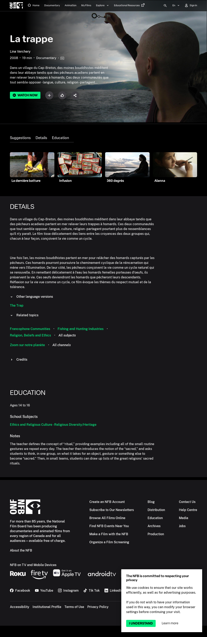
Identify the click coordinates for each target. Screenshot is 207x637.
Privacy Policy (98, 607)
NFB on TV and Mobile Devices (33, 565)
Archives (154, 526)
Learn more (170, 623)
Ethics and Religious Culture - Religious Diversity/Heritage (53, 425)
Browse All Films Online (107, 518)
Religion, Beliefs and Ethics (30, 335)
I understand (141, 623)
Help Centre (188, 510)
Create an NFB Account (107, 502)
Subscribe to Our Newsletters (111, 510)
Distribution (156, 510)
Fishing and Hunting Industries (81, 329)
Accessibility (19, 607)
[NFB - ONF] (16, 5)
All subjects (67, 335)
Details (41, 138)
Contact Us (187, 502)
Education (60, 138)
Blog (151, 502)
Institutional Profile (47, 607)
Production (156, 534)
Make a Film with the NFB (108, 534)
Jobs (182, 526)
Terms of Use (74, 607)
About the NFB (21, 550)
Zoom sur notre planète (27, 345)
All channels (61, 345)
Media (183, 518)
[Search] (165, 5)
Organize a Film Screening (109, 542)
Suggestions (20, 138)
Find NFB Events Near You (109, 526)
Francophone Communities (30, 329)
